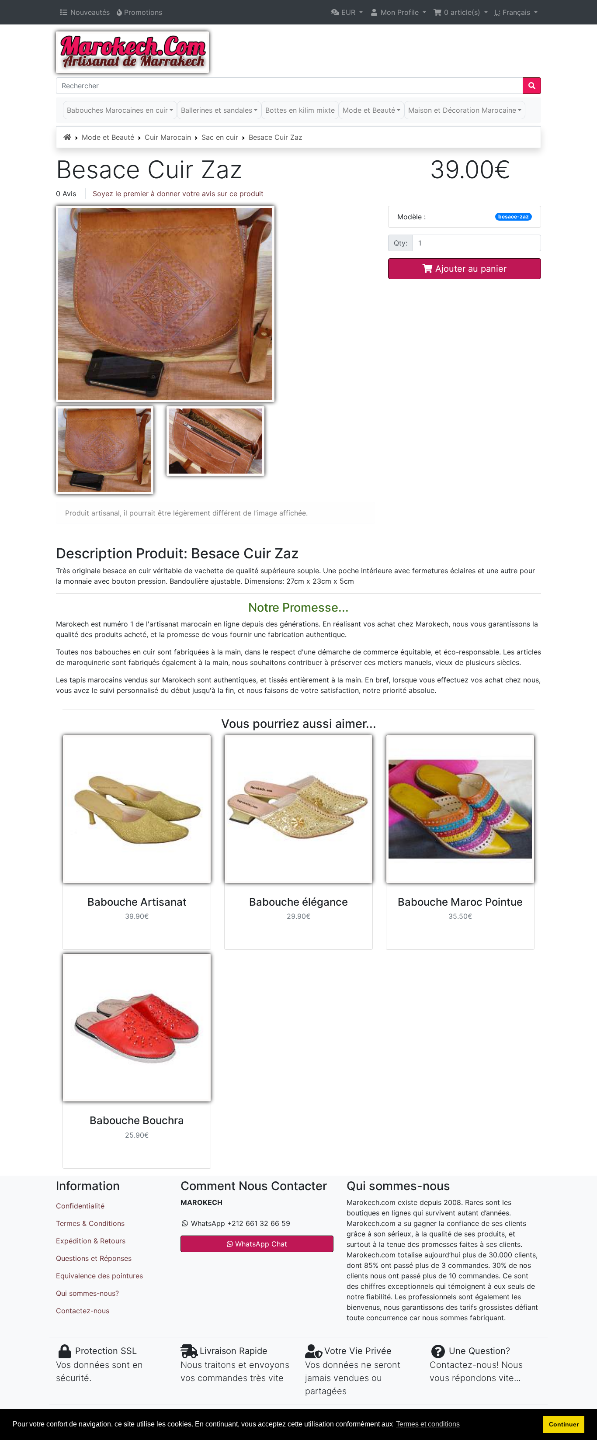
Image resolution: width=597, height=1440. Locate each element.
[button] (347, 12)
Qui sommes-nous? (87, 1293)
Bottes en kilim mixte (300, 110)
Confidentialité (80, 1205)
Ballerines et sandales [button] (216, 110)
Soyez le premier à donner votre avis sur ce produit (178, 193)
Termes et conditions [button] (428, 1424)
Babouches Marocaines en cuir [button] (117, 110)
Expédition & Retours (90, 1240)
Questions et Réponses (94, 1258)
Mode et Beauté (108, 137)
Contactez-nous (82, 1310)
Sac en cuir (219, 137)
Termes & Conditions (90, 1223)
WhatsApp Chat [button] (260, 1243)
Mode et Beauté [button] (369, 110)
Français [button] (513, 12)
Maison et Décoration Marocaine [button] (462, 110)
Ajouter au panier (470, 268)
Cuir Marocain (168, 137)
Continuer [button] (564, 1424)
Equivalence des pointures (99, 1275)
